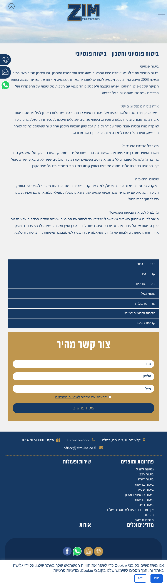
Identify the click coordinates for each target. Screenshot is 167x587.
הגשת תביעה (144, 520)
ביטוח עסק (146, 489)
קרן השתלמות (145, 303)
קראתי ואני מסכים (81, 397)
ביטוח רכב (146, 474)
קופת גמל (148, 293)
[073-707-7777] (5, 62)
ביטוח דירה (146, 479)
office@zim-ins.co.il (80, 448)
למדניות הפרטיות (67, 397)
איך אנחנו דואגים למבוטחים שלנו (130, 510)
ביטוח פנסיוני (146, 264)
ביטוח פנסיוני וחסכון (139, 495)
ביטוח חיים (146, 505)
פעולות (149, 515)
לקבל (156, 578)
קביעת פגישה (145, 323)
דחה (140, 578)
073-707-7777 (78, 440)
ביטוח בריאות (144, 484)
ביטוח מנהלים (145, 284)
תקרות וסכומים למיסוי (139, 313)
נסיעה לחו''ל (145, 469)
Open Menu (162, 17)
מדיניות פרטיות (66, 570)
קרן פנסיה (148, 274)
